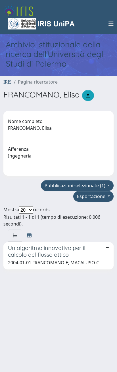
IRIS (7, 82)
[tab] (15, 235)
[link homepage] (20, 10)
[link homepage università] (41, 24)
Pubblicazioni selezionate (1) (75, 185)
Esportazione (91, 196)
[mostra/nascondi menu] (111, 24)
